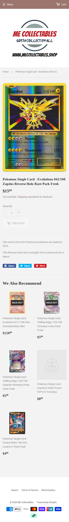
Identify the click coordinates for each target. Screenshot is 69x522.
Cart (63, 4)
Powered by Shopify (47, 502)
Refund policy (48, 490)
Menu (10, 4)
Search (14, 490)
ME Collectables (26, 502)
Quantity (7, 206)
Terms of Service (29, 490)
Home (6, 71)
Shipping (22, 196)
